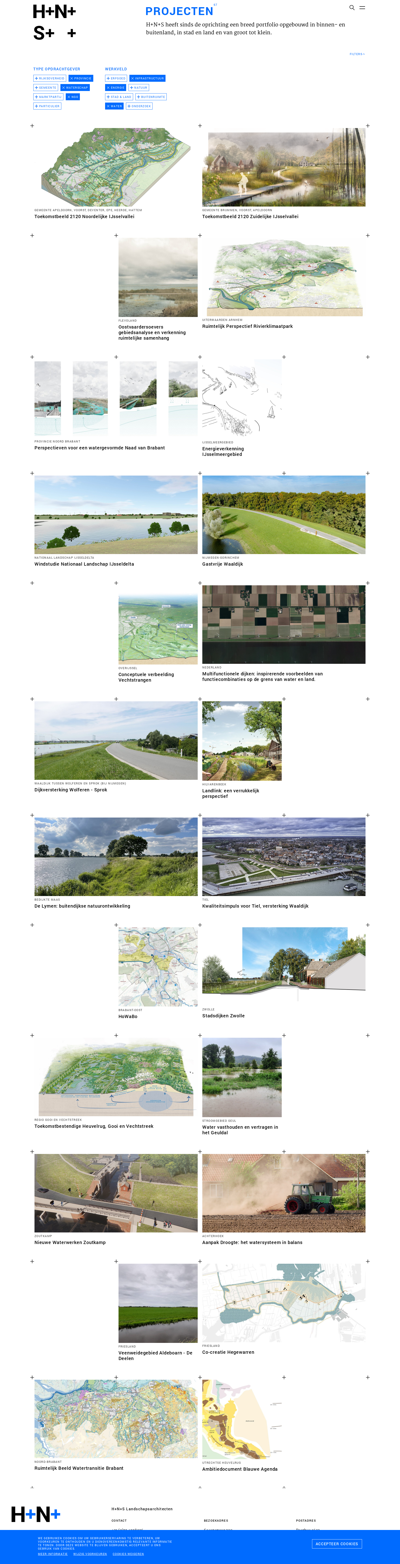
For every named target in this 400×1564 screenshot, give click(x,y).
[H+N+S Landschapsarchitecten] (36, 1527)
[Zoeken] (351, 7)
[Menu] (362, 7)
